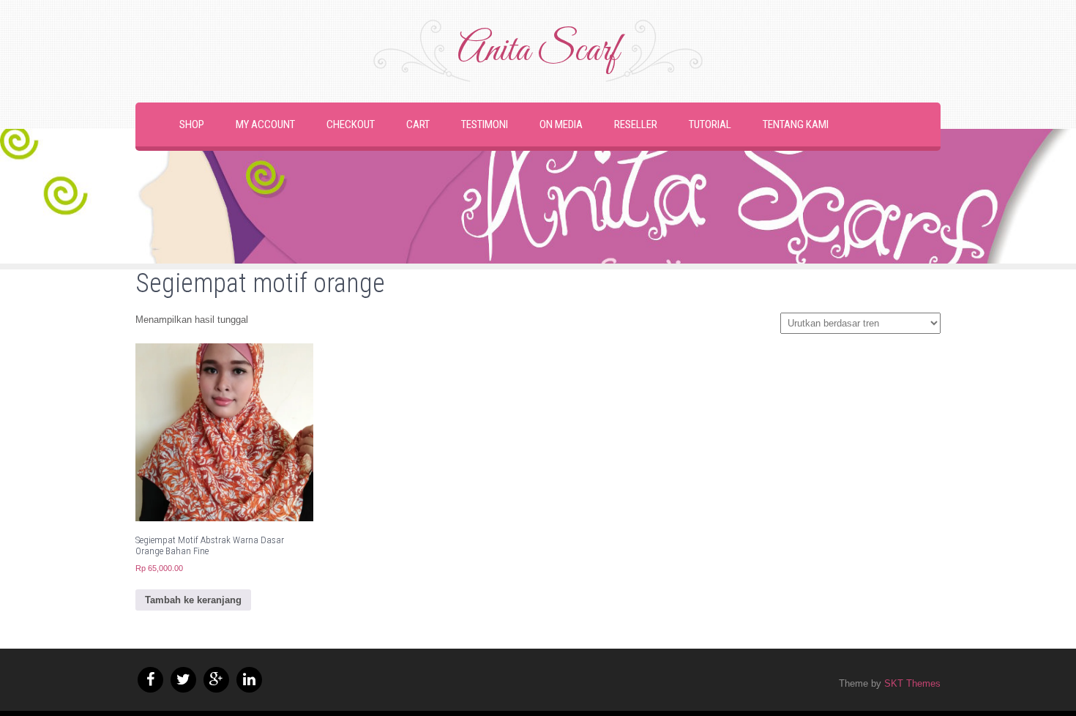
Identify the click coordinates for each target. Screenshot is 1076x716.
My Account (265, 124)
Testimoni (484, 124)
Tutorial (710, 124)
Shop (191, 124)
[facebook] (150, 680)
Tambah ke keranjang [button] (193, 599)
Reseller (635, 124)
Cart (418, 124)
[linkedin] (249, 680)
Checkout (350, 124)
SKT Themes (912, 683)
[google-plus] (216, 680)
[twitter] (183, 680)
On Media (561, 124)
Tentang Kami (796, 124)
